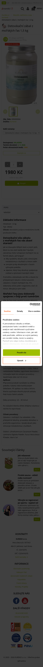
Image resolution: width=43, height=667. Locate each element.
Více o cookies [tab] (34, 311)
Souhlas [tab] (7, 311)
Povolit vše (21, 353)
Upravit (20, 360)
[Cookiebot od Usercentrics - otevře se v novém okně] (30, 304)
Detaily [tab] (20, 311)
